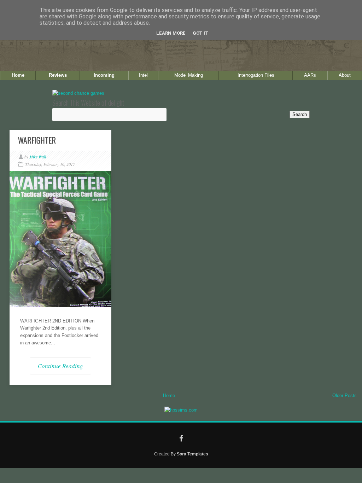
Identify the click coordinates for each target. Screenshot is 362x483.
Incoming (104, 75)
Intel (143, 75)
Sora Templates (192, 454)
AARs (310, 75)
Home (18, 75)
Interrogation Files (256, 75)
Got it (201, 33)
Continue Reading (60, 366)
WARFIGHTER (37, 140)
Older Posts (344, 395)
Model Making (188, 75)
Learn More (171, 33)
